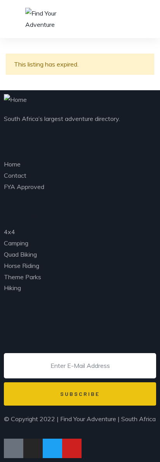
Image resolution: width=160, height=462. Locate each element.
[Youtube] (72, 448)
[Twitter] (52, 448)
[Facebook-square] (13, 448)
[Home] (15, 99)
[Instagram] (33, 448)
